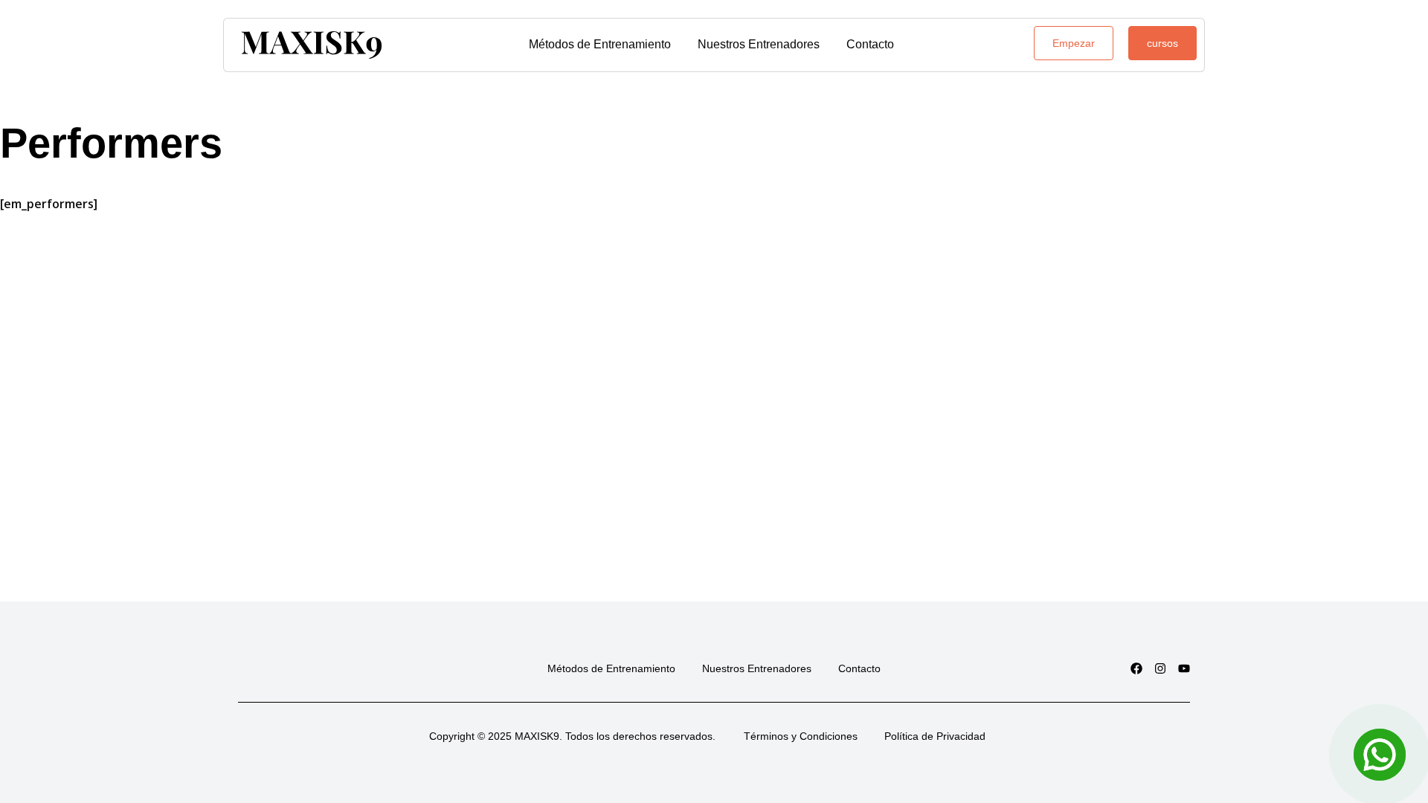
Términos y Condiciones (801, 736)
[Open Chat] (1380, 755)
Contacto (870, 44)
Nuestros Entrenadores (759, 44)
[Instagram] (1160, 668)
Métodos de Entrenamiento (600, 44)
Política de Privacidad (934, 736)
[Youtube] (1184, 668)
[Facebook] (1136, 668)
